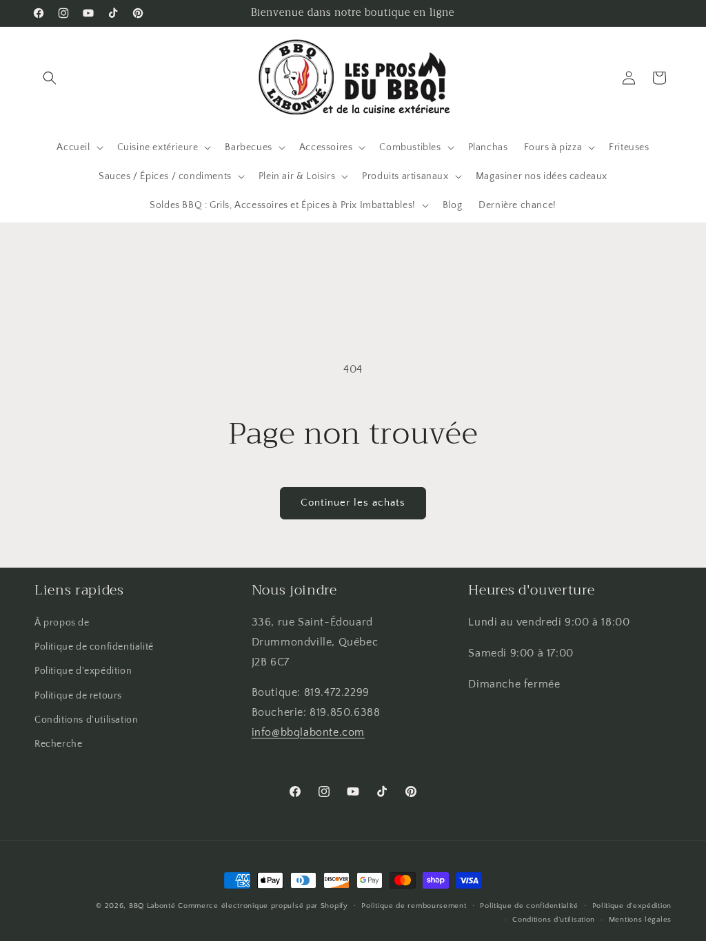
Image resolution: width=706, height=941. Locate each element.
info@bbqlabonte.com (308, 732)
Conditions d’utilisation (553, 920)
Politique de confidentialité (94, 646)
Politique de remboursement (413, 906)
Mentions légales (640, 920)
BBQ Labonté (152, 906)
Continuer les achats (353, 502)
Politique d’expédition (632, 906)
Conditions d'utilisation (86, 719)
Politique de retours (78, 695)
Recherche (58, 743)
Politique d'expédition (83, 670)
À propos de (62, 622)
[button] (49, 78)
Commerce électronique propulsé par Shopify (262, 906)
